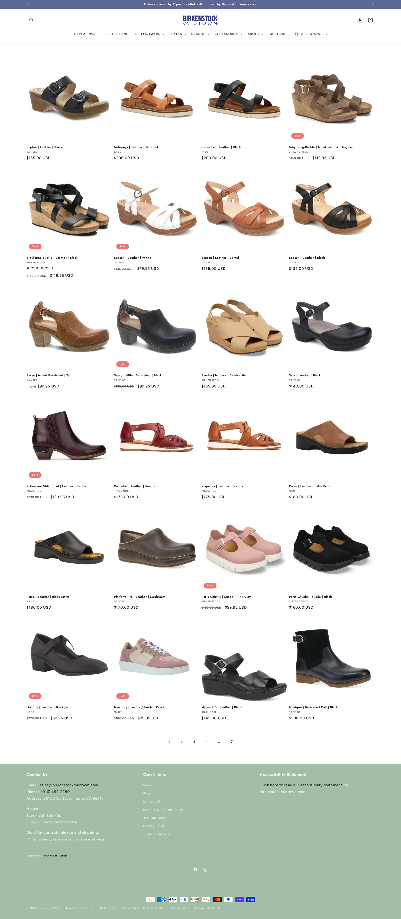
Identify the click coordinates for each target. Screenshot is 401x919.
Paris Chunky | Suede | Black (310, 597)
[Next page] (244, 741)
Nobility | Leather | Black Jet (47, 707)
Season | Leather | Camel (220, 258)
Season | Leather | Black (307, 258)
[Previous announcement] (28, 4)
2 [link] (182, 741)
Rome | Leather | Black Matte (48, 597)
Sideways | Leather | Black (221, 147)
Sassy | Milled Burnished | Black (138, 376)
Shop (147, 793)
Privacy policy (129, 908)
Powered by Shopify (79, 908)
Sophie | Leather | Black (44, 147)
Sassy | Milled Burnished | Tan (48, 376)
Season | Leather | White (132, 258)
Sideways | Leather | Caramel (136, 147)
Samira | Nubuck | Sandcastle (223, 376)
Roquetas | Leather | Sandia (134, 486)
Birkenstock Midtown (51, 908)
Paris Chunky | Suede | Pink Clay (226, 597)
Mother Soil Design (55, 855)
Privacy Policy (154, 826)
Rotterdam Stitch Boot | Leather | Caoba (56, 486)
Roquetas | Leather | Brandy (222, 486)
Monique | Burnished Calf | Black (313, 707)
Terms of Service (156, 834)
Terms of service (153, 908)
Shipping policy (179, 908)
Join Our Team (154, 818)
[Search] (31, 20)
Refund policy (106, 908)
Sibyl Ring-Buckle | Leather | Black (52, 258)
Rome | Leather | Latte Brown (311, 486)
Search (149, 785)
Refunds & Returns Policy (163, 810)
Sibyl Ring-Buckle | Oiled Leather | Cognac (321, 147)
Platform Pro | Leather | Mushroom (139, 597)
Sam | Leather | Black (305, 376)
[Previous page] (157, 741)
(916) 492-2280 (55, 792)
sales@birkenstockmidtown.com (69, 785)
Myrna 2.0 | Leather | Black (221, 707)
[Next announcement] (373, 4)
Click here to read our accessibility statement (301, 785)
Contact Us (152, 801)
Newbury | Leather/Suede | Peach (139, 707)
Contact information (207, 908)
